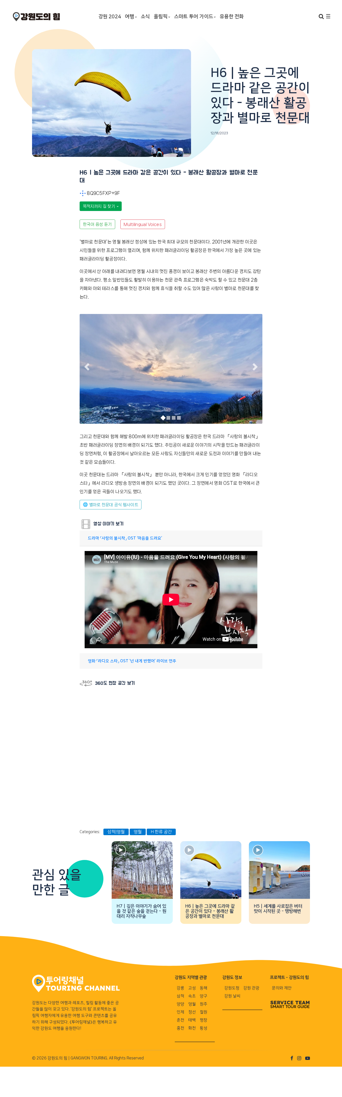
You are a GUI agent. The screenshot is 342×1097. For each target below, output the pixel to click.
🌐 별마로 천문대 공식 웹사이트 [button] (110, 504)
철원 (203, 1012)
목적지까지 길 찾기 (99, 206)
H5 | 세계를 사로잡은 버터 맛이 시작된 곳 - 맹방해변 (278, 909)
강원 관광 (251, 988)
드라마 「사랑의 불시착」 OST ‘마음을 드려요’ (125, 538)
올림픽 (160, 16)
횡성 (203, 1028)
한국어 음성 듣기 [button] (97, 224)
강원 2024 (109, 16)
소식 (145, 16)
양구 (203, 996)
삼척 (180, 996)
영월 (138, 831)
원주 (203, 1004)
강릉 (180, 988)
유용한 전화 (232, 16)
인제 (180, 1012)
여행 (129, 16)
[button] (87, 367)
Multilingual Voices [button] (143, 224)
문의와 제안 (282, 988)
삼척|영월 (116, 831)
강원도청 (231, 988)
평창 (203, 1020)
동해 (203, 988)
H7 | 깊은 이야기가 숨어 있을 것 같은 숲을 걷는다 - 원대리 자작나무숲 (141, 911)
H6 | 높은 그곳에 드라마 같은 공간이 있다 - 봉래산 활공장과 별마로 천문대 (210, 911)
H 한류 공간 (161, 831)
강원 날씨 (232, 996)
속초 (192, 996)
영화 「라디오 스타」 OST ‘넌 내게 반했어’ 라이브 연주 (132, 661)
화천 (192, 1028)
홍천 (180, 1028)
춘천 (180, 1020)
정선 (192, 1012)
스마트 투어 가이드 (193, 16)
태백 (192, 1020)
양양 (180, 1004)
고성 (192, 988)
